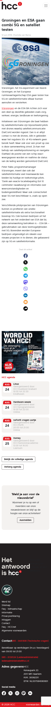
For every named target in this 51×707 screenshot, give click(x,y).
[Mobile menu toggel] (45, 5)
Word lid (6, 601)
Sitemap (6, 605)
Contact (6, 623)
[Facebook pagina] (4, 693)
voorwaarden (33, 704)
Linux (16, 384)
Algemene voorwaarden (14, 630)
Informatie (7, 612)
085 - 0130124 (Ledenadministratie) (20, 657)
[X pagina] (10, 693)
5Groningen (8, 108)
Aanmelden (25, 520)
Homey (17, 438)
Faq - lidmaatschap (12, 609)
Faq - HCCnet (9, 627)
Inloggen (6, 619)
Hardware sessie (22, 402)
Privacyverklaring (11, 616)
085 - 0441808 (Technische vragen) (30, 640)
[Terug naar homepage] (12, 5)
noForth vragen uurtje (24, 420)
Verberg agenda (12, 466)
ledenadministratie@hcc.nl (15, 661)
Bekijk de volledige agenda (18, 459)
